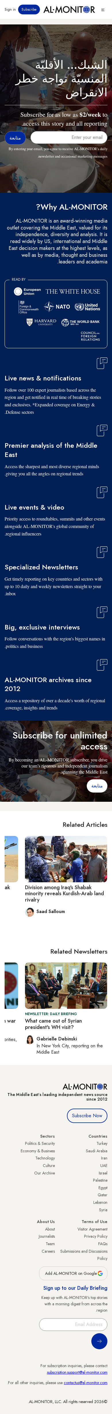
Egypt (103, 1188)
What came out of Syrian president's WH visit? (53, 1024)
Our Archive (44, 1173)
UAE (103, 1165)
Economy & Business (38, 1151)
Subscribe (29, 9)
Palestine (100, 1180)
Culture (49, 1165)
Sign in (10, 9)
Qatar (102, 1195)
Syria (103, 1210)
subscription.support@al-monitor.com (77, 1372)
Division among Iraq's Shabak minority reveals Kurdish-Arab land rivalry (64, 894)
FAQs (102, 1244)
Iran (104, 1158)
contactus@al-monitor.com (85, 1383)
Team (50, 1244)
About (50, 1229)
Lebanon (100, 1202)
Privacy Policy (95, 1236)
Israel (103, 1173)
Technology (45, 1158)
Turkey (101, 1143)
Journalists (47, 1236)
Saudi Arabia (96, 1151)
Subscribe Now (87, 1115)
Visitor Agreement (92, 1229)
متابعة (97, 785)
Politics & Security (40, 1143)
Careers (48, 1251)
